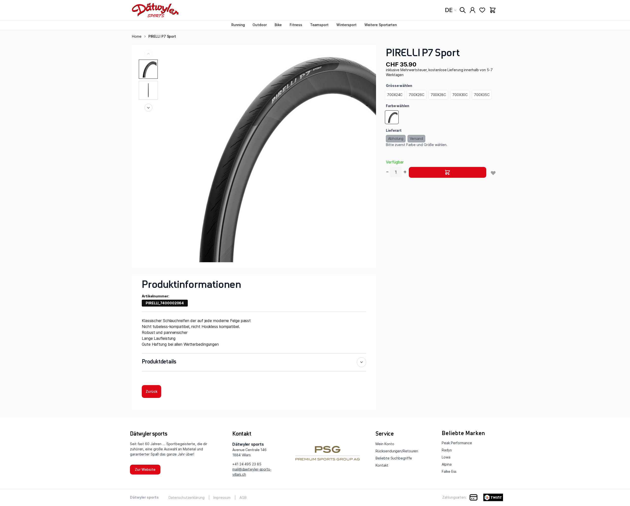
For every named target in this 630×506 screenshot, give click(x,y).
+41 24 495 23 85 (246, 464)
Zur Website (145, 469)
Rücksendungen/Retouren (397, 451)
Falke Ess (449, 471)
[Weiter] (148, 108)
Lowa (446, 457)
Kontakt (382, 465)
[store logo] (155, 10)
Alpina (446, 464)
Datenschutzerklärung (187, 497)
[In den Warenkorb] (447, 172)
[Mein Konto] (472, 10)
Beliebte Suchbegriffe (394, 458)
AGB (243, 497)
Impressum (221, 497)
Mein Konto (385, 444)
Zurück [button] (151, 391)
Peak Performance (457, 443)
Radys (447, 450)
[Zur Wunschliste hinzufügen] (493, 173)
